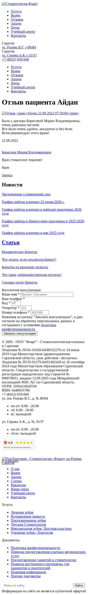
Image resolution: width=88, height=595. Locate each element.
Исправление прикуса (28, 516)
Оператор (10, 308)
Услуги (16, 11)
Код (6, 303)
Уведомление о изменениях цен (26, 194)
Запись (7, 175)
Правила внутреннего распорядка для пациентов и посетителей (40, 566)
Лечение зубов (22, 512)
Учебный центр (23, 31)
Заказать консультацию (20, 333)
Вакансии (18, 485)
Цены (15, 27)
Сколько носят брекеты (19, 282)
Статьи (11, 242)
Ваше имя (11, 294)
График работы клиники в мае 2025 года (33, 233)
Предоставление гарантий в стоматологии (43, 560)
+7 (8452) (9, 59)
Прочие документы (26, 576)
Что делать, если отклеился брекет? (29, 259)
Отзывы (17, 19)
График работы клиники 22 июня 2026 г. (33, 202)
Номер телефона (16, 312)
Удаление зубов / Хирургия (32, 532)
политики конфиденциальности (29, 327)
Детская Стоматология (28, 524)
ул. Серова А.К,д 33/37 (19, 55)
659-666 (23, 59)
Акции (16, 23)
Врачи (15, 15)
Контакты (18, 35)
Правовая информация (28, 572)
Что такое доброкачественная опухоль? (32, 275)
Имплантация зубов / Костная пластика (41, 528)
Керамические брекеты (19, 252)
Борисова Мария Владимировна (26, 152)
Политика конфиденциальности (35, 548)
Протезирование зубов (28, 520)
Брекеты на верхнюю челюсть (25, 267)
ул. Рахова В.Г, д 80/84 (19, 47)
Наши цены (20, 489)
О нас (15, 469)
